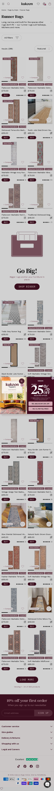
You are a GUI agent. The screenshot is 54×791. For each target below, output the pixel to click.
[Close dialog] (53, 378)
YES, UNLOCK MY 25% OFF (41, 404)
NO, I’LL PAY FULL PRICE (40, 409)
